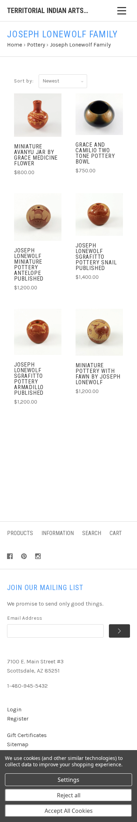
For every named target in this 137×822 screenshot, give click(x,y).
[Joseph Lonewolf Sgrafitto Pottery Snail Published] (99, 214)
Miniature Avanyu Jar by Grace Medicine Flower (36, 155)
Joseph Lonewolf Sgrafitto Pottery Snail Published (96, 256)
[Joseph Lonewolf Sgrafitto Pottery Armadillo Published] (37, 332)
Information (57, 533)
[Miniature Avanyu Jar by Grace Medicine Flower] (37, 115)
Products (20, 533)
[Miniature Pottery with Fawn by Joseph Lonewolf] (99, 332)
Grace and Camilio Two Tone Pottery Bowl (95, 153)
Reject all (68, 795)
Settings (68, 780)
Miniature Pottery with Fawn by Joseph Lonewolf (98, 374)
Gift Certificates (27, 735)
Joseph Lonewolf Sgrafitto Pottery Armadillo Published (29, 378)
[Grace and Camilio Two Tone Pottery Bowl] (99, 114)
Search (91, 533)
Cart (116, 533)
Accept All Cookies (69, 811)
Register (17, 718)
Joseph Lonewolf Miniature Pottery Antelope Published (29, 264)
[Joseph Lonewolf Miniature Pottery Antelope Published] (37, 217)
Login (14, 709)
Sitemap (17, 744)
